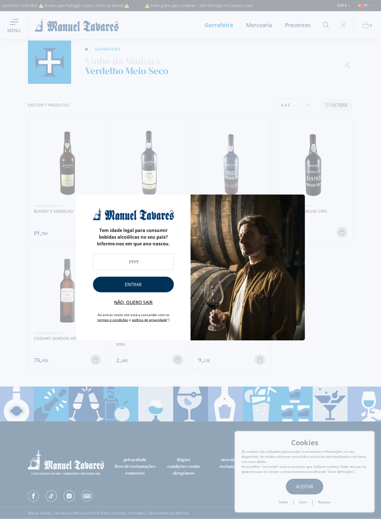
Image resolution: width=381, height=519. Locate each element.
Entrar (133, 284)
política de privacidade (149, 319)
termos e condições (112, 319)
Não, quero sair (133, 302)
